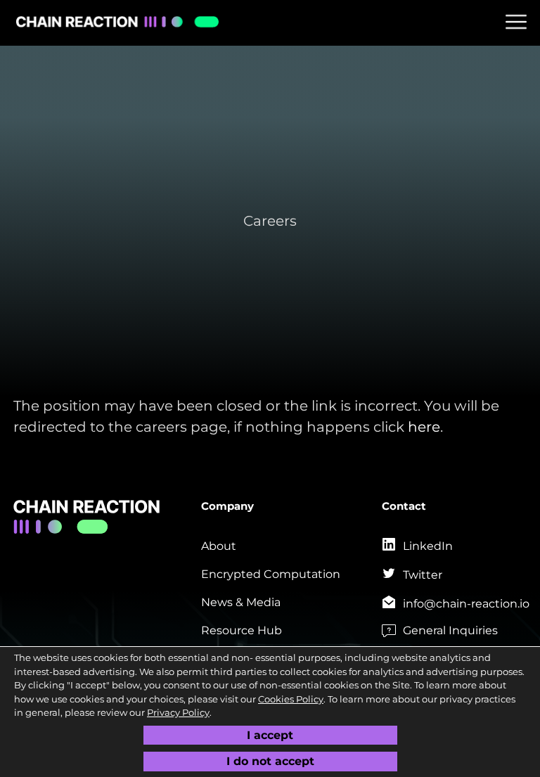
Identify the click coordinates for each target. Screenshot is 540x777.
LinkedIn (428, 546)
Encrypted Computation (270, 574)
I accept (270, 735)
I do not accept (270, 761)
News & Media (241, 602)
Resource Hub (241, 630)
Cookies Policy (290, 699)
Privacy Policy (178, 712)
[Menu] (516, 21)
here (424, 426)
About (218, 546)
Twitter (422, 575)
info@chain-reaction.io (466, 603)
